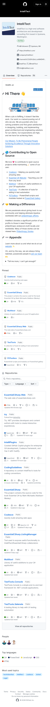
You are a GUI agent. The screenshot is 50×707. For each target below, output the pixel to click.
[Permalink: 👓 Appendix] (3, 237)
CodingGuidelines (13, 467)
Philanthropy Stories (25, 231)
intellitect (20, 674)
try (5, 414)
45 (36, 480)
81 (14, 283)
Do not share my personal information (25, 696)
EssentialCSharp (12, 489)
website (8, 246)
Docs (44, 692)
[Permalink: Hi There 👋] (3, 93)
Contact (18, 694)
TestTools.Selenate (13, 604)
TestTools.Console (13, 581)
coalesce (29, 674)
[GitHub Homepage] (17, 700)
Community (36, 692)
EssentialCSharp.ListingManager (20, 534)
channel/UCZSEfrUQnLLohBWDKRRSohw (34, 59)
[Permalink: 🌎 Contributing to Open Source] (3, 154)
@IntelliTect (33, 64)
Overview (10, 75)
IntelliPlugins (10, 442)
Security (21, 692)
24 (20, 283)
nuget (5, 678)
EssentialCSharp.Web (15, 395)
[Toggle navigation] (4, 4)
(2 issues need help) (11, 483)
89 (38, 505)
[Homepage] (25, 4)
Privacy (13, 692)
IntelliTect (22, 64)
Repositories (28, 75)
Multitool (12, 184)
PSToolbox (13, 195)
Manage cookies (29, 694)
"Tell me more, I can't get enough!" (21, 261)
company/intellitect (26, 55)
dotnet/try (16, 417)
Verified (20, 41)
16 (29, 480)
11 (29, 405)
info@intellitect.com (26, 68)
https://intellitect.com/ (27, 51)
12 (14, 480)
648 (34, 433)
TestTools (13, 189)
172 (21, 302)
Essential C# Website (17, 178)
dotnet (38, 674)
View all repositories (24, 626)
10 (14, 349)
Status (28, 692)
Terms (6, 692)
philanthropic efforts (30, 216)
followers (23, 46)
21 (8, 527)
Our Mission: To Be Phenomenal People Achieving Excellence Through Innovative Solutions (22, 143)
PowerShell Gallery (32, 198)
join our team (36, 254)
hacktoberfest (8, 674)
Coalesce (13, 172)
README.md (10, 85)
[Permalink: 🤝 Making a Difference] (3, 204)
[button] (46, 76)
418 (14, 302)
